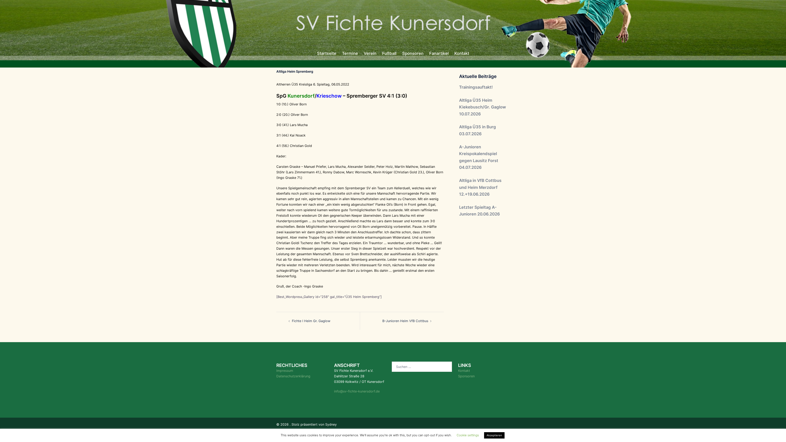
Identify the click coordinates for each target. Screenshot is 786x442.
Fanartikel (439, 53)
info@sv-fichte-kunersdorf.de (357, 391)
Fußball (389, 53)
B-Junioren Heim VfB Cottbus (405, 321)
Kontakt (461, 53)
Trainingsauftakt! (476, 87)
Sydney (331, 424)
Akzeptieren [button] (494, 435)
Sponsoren (412, 53)
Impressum (284, 371)
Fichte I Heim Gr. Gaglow (311, 321)
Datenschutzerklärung (293, 376)
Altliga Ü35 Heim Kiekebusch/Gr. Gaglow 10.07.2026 (482, 107)
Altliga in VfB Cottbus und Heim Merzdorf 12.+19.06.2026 (480, 187)
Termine (350, 53)
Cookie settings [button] (468, 435)
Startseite (326, 53)
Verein (370, 53)
